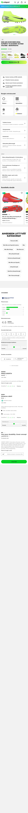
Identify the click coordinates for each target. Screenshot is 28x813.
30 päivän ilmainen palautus (12, 80)
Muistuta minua (13, 62)
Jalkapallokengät (14, 266)
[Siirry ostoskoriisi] (21, 2)
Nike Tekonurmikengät (14, 275)
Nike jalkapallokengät (14, 253)
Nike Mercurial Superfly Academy (11, 245)
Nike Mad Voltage (8, 249)
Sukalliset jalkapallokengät (14, 271)
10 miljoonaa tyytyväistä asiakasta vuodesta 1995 (13, 86)
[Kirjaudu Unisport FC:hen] (18, 2)
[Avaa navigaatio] (25, 2)
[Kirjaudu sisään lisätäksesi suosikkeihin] (22, 193)
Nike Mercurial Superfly (14, 262)
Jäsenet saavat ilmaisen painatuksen (14, 83)
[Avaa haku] (15, 2)
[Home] (5, 2)
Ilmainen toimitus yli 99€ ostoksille (13, 77)
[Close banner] (26, 6)
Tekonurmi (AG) (14, 240)
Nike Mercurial (20, 249)
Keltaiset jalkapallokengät (14, 258)
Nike (24, 245)
